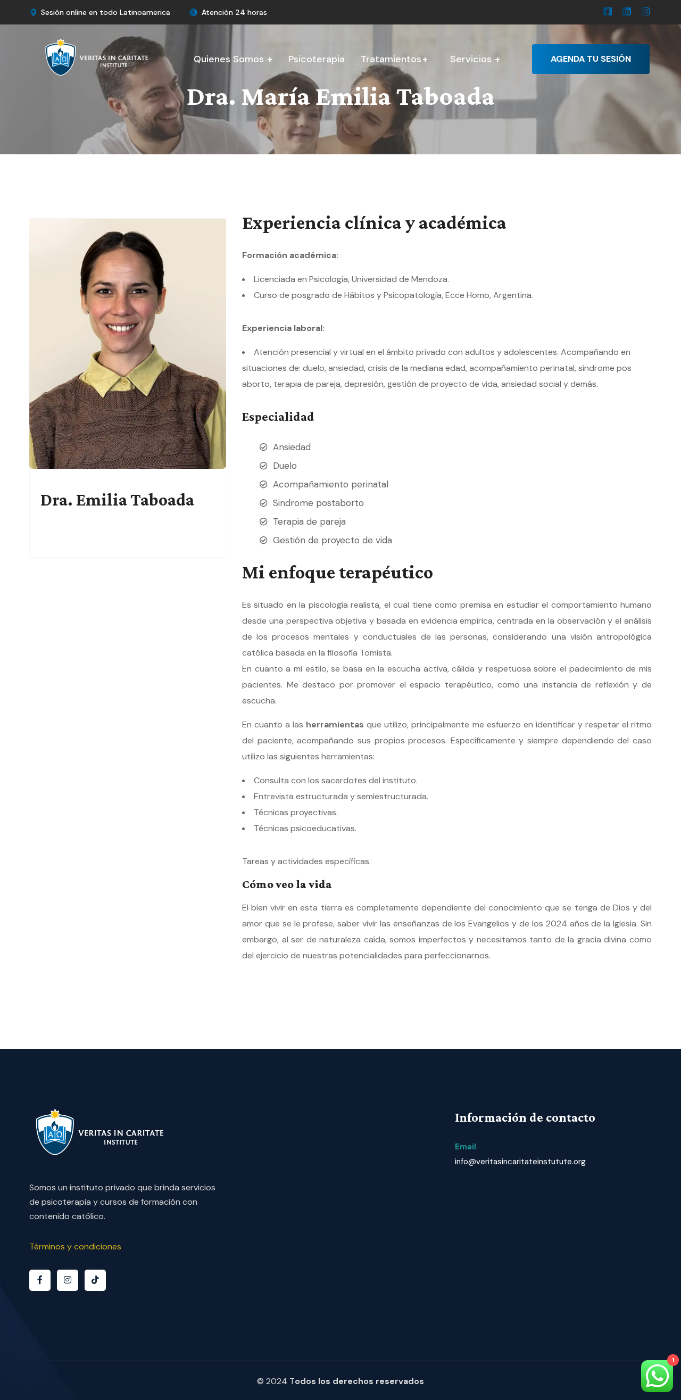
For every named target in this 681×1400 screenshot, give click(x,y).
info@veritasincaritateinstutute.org (520, 1161)
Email (465, 1146)
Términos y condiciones (75, 1246)
